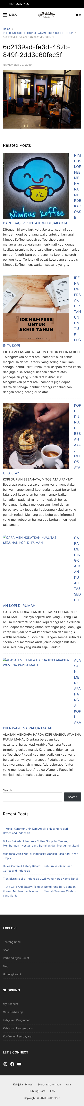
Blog (6, 966)
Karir (68, 1084)
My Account (10, 1003)
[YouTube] (19, 1064)
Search (7, 790)
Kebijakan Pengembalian (18, 1028)
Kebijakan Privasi (23, 1084)
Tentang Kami (12, 942)
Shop (6, 950)
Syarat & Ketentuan (49, 1084)
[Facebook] (12, 1064)
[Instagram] (5, 1064)
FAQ (52, 1090)
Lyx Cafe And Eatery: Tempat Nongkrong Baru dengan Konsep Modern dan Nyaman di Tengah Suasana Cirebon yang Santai (39, 891)
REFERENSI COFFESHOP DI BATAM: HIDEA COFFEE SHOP (38, 32)
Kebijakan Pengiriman (16, 1020)
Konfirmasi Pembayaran (18, 1036)
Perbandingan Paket (16, 958)
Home (6, 28)
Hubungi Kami (12, 974)
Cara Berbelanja (13, 1012)
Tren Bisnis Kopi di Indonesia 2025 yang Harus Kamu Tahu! (40, 878)
